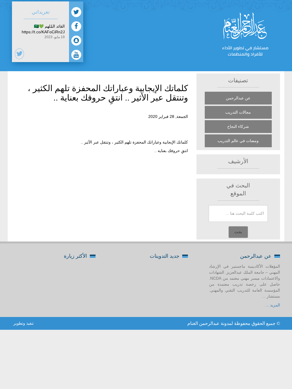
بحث (238, 232)
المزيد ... (272, 305)
